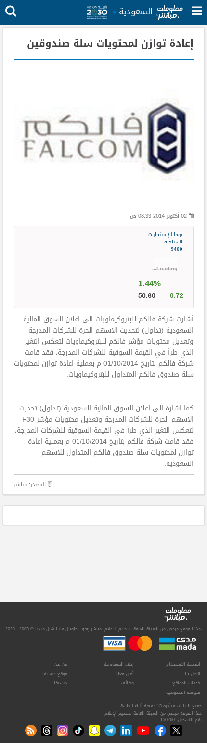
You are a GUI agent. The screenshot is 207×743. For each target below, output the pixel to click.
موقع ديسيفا (54, 674)
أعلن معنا (125, 674)
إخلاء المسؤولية (119, 664)
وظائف (127, 683)
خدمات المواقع (186, 683)
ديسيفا (60, 683)
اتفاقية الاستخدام (183, 664)
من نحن (60, 664)
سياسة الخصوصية (183, 692)
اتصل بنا (192, 674)
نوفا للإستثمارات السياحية (165, 242)
